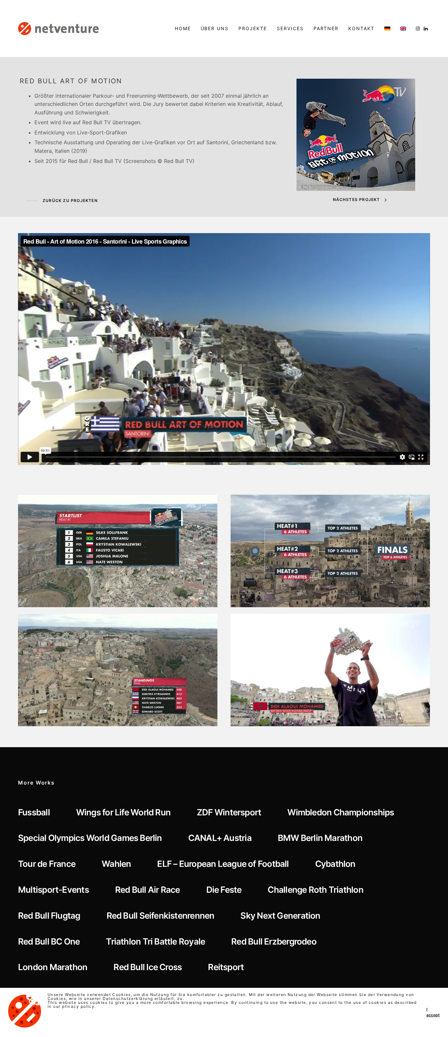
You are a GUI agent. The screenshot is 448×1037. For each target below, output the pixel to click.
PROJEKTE (252, 28)
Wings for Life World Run (123, 812)
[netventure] (58, 28)
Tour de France (46, 864)
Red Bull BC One (49, 941)
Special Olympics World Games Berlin (90, 838)
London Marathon (52, 967)
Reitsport (226, 967)
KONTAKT (361, 28)
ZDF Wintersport (229, 812)
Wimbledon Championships (340, 812)
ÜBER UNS (215, 28)
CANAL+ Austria (220, 838)
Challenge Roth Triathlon (315, 890)
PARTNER (326, 28)
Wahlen (116, 864)
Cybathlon (335, 864)
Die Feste (224, 890)
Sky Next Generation (280, 915)
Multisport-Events (53, 890)
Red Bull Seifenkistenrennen (160, 915)
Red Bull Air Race (147, 890)
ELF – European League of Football (223, 864)
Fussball (34, 812)
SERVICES (290, 28)
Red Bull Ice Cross (147, 967)
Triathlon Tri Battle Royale (155, 941)
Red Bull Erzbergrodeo (273, 941)
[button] (62, 201)
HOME (183, 28)
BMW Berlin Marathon (320, 838)
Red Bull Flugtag (49, 915)
